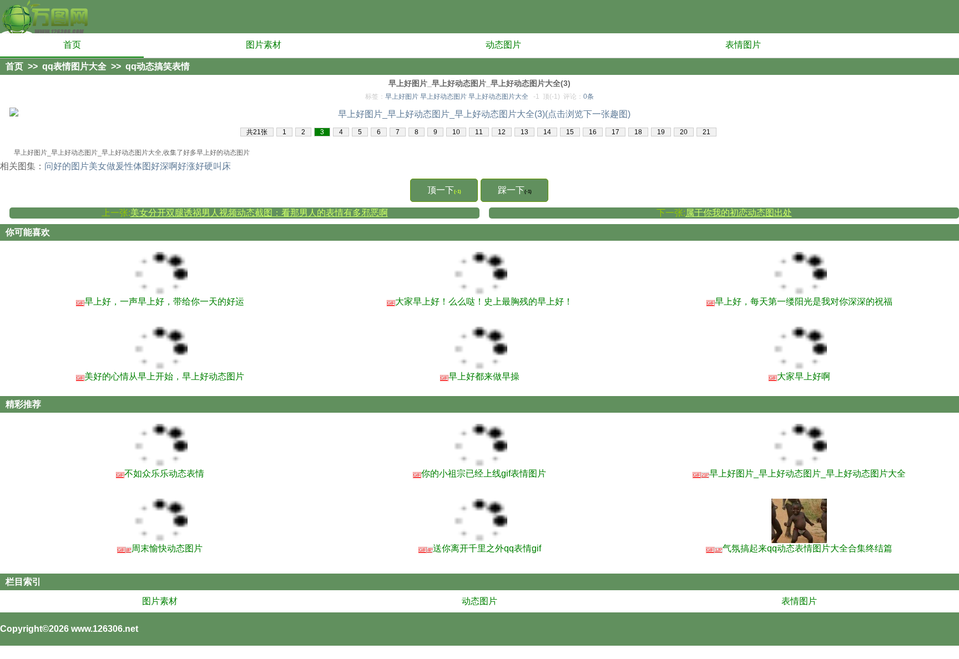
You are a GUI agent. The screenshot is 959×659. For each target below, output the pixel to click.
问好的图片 (66, 166)
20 (684, 132)
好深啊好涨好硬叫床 (191, 166)
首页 (72, 44)
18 (638, 132)
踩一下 (515, 190)
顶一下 (444, 190)
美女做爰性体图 (120, 166)
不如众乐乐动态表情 (160, 473)
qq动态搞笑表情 (157, 66)
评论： (578, 96)
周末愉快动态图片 (160, 548)
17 (615, 132)
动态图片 (503, 44)
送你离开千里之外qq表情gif (480, 548)
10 (456, 132)
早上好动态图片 (443, 96)
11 (479, 132)
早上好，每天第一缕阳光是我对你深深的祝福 (799, 301)
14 (547, 132)
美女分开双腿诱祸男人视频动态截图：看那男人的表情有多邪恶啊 (259, 212)
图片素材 (263, 44)
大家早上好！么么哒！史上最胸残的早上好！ (480, 301)
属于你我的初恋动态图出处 (738, 212)
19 (661, 132)
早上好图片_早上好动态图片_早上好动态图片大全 (799, 473)
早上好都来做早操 (480, 376)
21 (706, 132)
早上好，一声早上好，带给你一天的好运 (160, 301)
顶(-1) (551, 96)
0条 (588, 96)
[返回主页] (44, 16)
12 (502, 132)
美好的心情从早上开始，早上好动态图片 (160, 376)
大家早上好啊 (799, 376)
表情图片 (743, 44)
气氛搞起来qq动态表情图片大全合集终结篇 (799, 548)
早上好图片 (401, 96)
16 (593, 132)
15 (570, 132)
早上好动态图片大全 (498, 96)
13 (524, 132)
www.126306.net (104, 628)
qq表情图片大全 (74, 66)
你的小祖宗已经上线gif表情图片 (479, 473)
